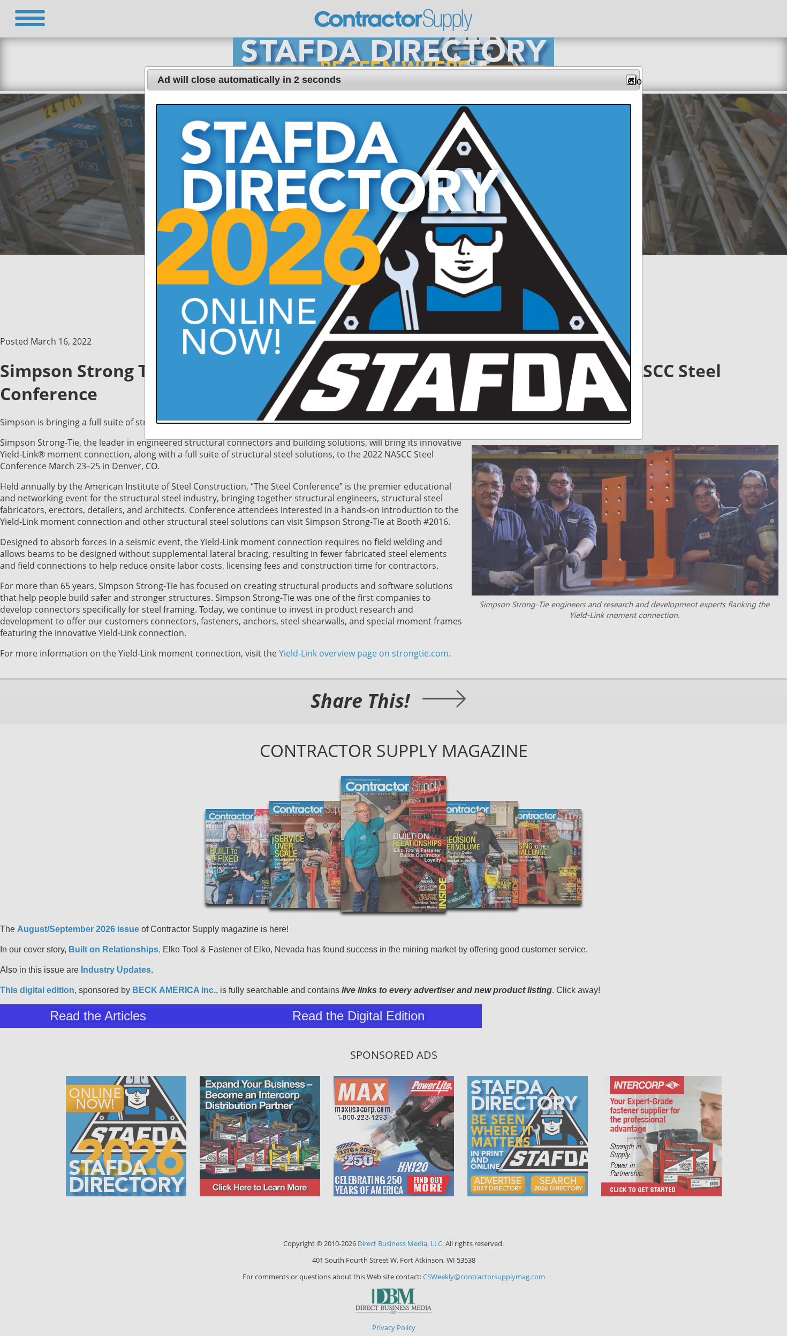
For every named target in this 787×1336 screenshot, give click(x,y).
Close (632, 80)
